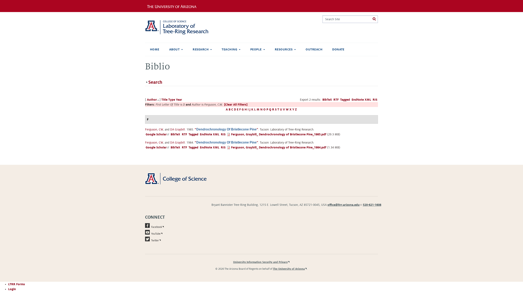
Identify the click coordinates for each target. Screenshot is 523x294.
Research (201, 49)
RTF (336, 99)
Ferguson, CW (154, 129)
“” (226, 129)
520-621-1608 (372, 204)
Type (171, 99)
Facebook (156, 227)
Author (152, 99)
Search (155, 82)
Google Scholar (157, 134)
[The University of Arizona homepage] (173, 6)
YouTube (156, 233)
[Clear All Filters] (235, 104)
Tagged (345, 99)
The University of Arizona (289, 268)
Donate (338, 49)
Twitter (155, 240)
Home (154, 49)
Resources (284, 49)
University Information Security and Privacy (260, 262)
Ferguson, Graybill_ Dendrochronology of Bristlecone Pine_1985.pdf (278, 134)
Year (179, 99)
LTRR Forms (16, 284)
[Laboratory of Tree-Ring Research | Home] (181, 27)
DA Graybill (177, 129)
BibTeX (327, 99)
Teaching (229, 49)
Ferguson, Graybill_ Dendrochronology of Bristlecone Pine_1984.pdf (278, 147)
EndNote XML (361, 99)
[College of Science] (181, 178)
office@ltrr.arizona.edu (344, 204)
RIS (375, 99)
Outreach (314, 49)
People (256, 49)
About (174, 49)
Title (164, 99)
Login (12, 289)
